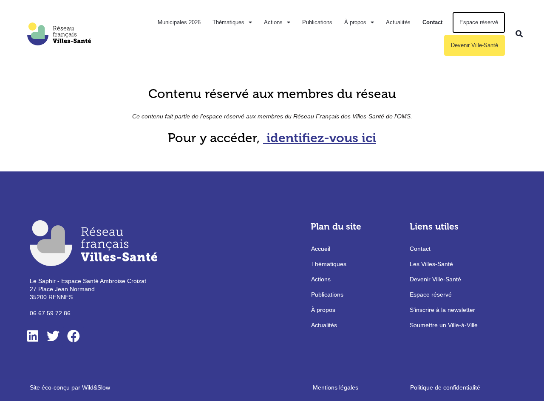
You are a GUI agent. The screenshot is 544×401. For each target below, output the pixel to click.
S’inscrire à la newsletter (442, 309)
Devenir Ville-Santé (474, 45)
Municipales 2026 (179, 22)
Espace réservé (478, 22)
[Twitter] (53, 336)
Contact (432, 22)
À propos (355, 22)
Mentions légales (335, 387)
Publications (317, 22)
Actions (273, 22)
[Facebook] (73, 336)
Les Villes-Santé (431, 264)
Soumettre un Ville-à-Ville (444, 325)
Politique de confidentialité (445, 387)
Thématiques (228, 22)
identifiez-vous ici (321, 138)
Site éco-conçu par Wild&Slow (70, 387)
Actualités (398, 22)
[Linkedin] (33, 336)
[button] (519, 33)
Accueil (320, 248)
